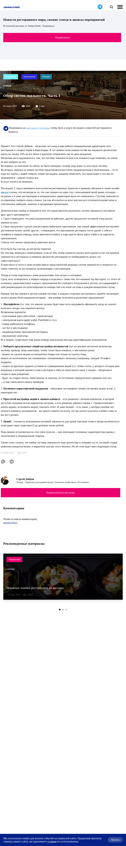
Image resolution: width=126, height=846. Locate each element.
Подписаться (62, 37)
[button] (60, 609)
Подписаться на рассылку (60, 492)
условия (51, 841)
